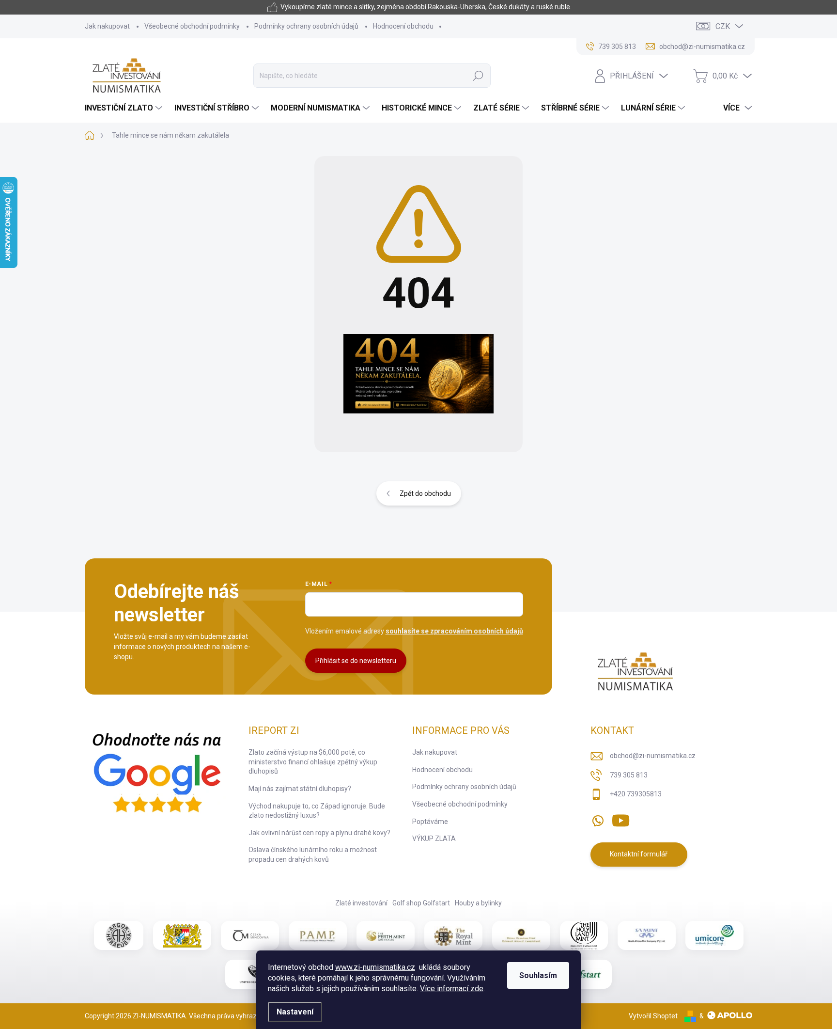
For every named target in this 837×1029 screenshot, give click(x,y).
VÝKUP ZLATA (434, 838)
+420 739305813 (636, 794)
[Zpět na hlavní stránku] (418, 374)
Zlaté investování (361, 903)
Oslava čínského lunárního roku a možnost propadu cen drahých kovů (312, 854)
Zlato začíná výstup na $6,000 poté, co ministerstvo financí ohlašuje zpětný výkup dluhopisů (312, 761)
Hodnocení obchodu (403, 26)
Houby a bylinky (478, 903)
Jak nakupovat (107, 26)
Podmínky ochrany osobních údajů (306, 26)
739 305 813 (629, 775)
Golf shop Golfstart (421, 903)
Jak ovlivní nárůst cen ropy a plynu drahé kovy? (319, 833)
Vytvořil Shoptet (653, 1016)
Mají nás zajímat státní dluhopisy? (299, 788)
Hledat (478, 75)
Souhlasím (538, 975)
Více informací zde (451, 988)
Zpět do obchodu (425, 493)
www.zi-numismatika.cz (375, 967)
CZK (722, 26)
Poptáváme (430, 821)
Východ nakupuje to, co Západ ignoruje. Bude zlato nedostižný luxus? (316, 811)
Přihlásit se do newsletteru (355, 661)
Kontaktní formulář (638, 854)
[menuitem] (125, 108)
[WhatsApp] (597, 818)
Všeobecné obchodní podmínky (192, 26)
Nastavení (295, 1011)
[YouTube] (621, 818)
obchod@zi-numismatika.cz (653, 756)
